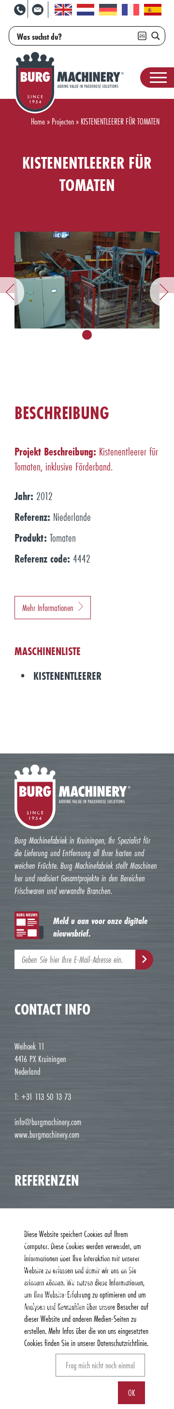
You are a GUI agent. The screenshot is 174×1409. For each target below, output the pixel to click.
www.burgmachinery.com (46, 1134)
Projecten (63, 121)
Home (38, 121)
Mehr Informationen (47, 607)
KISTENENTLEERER (67, 675)
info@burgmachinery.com (47, 1121)
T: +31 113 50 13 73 (42, 1096)
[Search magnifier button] (155, 36)
